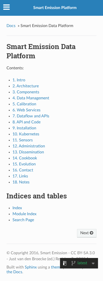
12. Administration (28, 146)
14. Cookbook (24, 158)
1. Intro (18, 80)
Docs (11, 26)
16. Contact (22, 170)
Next (85, 233)
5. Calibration (24, 104)
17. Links (20, 176)
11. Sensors (22, 140)
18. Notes (21, 182)
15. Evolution (24, 164)
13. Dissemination (28, 152)
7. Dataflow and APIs (30, 116)
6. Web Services (26, 110)
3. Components (25, 92)
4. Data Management (30, 98)
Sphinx (31, 267)
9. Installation (24, 128)
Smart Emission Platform (54, 8)
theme (56, 267)
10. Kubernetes (25, 134)
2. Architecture (25, 86)
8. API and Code (26, 122)
